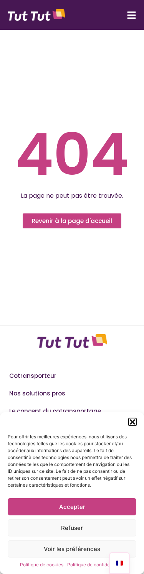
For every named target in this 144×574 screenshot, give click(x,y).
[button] (132, 422)
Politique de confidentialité (95, 564)
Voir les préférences (72, 549)
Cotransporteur (32, 376)
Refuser (72, 527)
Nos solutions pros (37, 393)
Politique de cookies (41, 564)
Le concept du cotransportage (55, 411)
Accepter (72, 506)
